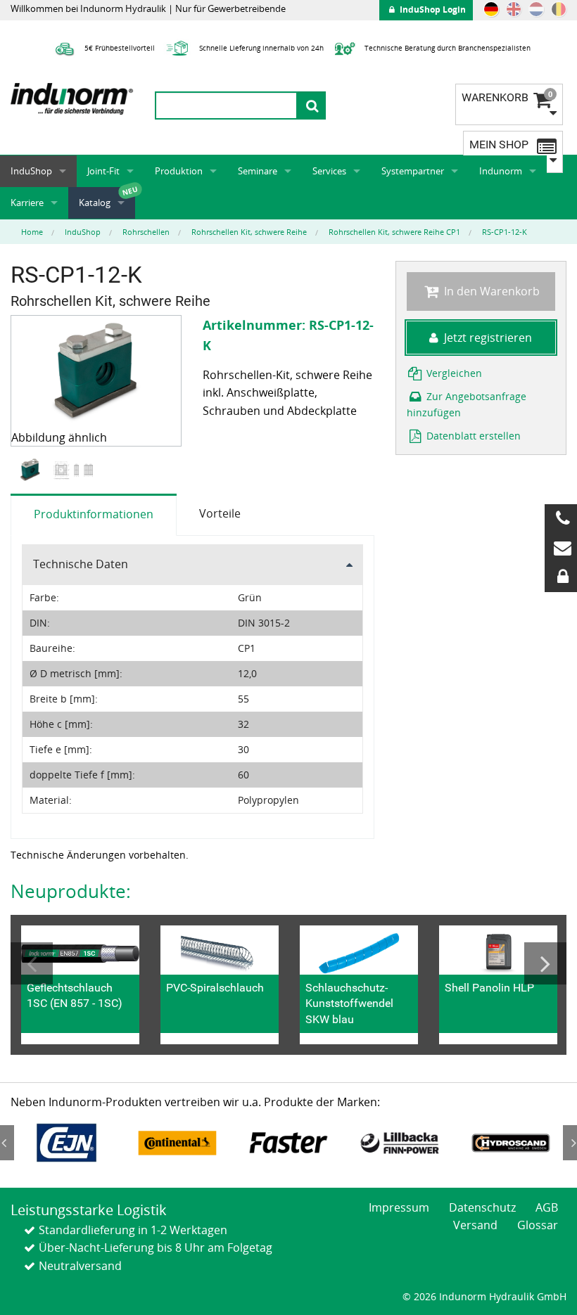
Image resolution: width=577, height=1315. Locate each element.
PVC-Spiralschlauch (215, 987)
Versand (475, 1225)
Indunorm (500, 171)
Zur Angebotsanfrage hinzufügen (467, 404)
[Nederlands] (536, 9)
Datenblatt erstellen (472, 435)
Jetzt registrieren (488, 337)
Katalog (94, 202)
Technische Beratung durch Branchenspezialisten (446, 48)
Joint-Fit (103, 171)
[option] (32, 470)
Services (329, 171)
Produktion (179, 171)
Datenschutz (482, 1207)
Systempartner (412, 171)
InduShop (31, 171)
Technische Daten (80, 564)
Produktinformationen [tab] (93, 514)
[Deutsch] (491, 9)
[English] (513, 9)
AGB (546, 1207)
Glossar (537, 1225)
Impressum (399, 1207)
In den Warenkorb (490, 291)
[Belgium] (558, 9)
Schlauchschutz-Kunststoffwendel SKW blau (349, 1003)
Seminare (257, 171)
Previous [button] (32, 963)
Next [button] (545, 963)
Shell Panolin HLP (489, 987)
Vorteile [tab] (220, 513)
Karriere (27, 202)
